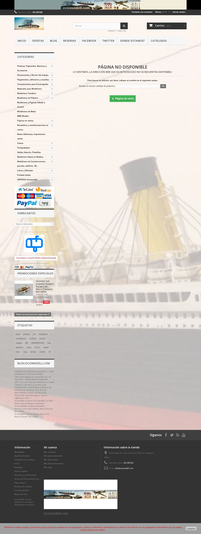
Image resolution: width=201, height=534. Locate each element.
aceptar (191, 528)
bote (18, 334)
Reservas (69, 40)
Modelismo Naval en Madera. (30, 157)
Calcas (20, 143)
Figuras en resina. (25, 121)
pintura (26, 334)
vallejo (19, 343)
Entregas (18, 467)
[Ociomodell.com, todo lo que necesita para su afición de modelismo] (100, 5)
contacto (111, 31)
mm (49, 343)
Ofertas (38, 40)
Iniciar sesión (179, 12)
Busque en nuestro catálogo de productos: (97, 86)
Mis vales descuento (53, 456)
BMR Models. (23, 116)
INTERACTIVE (37, 343)
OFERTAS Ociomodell (27, 180)
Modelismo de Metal (26, 111)
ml (34, 334)
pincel (42, 338)
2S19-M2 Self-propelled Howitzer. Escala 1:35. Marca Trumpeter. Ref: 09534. (45, 286)
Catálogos (159, 40)
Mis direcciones (51, 460)
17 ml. (37, 347)
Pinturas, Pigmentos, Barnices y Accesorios (32, 68)
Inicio (21, 40)
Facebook (89, 40)
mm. (18, 352)
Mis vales (48, 467)
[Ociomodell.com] (41, 23)
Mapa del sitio (20, 494)
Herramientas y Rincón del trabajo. (33, 75)
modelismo (21, 338)
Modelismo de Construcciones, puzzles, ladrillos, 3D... (31, 163)
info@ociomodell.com (124, 468)
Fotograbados (23, 148)
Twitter (108, 40)
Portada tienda (23, 175)
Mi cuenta (50, 447)
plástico (19, 347)
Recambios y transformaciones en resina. (32, 127)
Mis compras (50, 452)
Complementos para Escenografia (32, 84)
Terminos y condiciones (25, 475)
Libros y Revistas (25, 170)
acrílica (33, 338)
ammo (33, 352)
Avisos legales (21, 471)
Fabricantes (26, 213)
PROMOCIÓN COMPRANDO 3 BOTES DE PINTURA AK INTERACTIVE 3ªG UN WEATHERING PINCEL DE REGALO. (33, 390)
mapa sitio (121, 31)
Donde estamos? (132, 40)
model (42, 352)
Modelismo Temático (26, 93)
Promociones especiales (35, 273)
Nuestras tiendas (22, 456)
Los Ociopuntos (21, 490)
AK (26, 343)
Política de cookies (23, 486)
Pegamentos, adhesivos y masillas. (33, 80)
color (28, 347)
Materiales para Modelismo (29, 89)
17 (50, 352)
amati (46, 347)
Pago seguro (20, 483)
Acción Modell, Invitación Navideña (29, 406)
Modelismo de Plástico (27, 98)
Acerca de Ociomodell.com (26, 479)
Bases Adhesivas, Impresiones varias (31, 136)
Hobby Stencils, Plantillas (29, 152)
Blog (53, 40)
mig (25, 352)
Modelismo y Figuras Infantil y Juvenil (31, 104)
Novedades (19, 452)
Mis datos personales (53, 463)
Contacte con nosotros (142, 12)
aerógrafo (43, 334)
